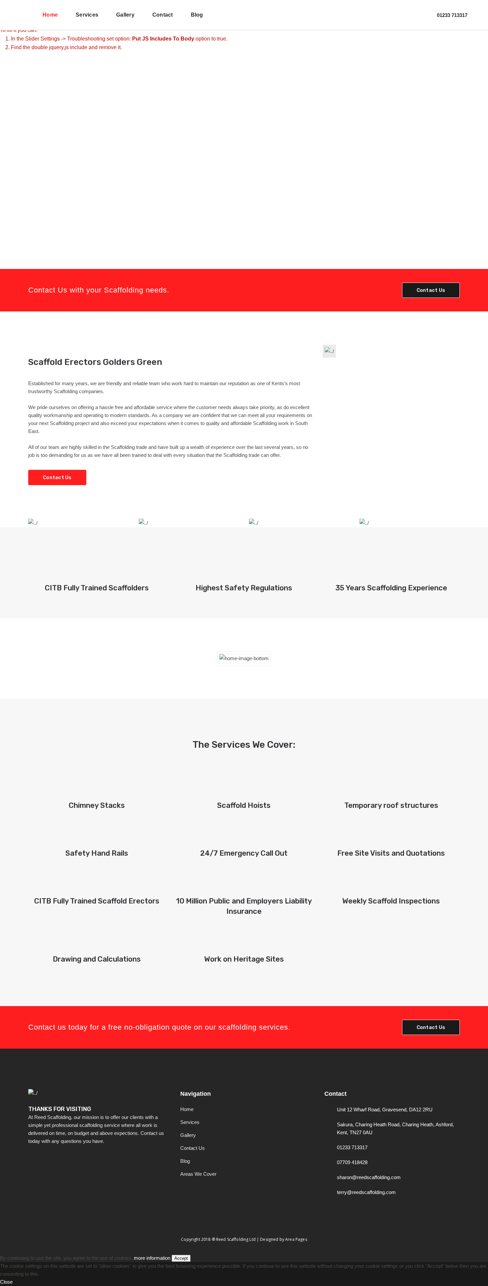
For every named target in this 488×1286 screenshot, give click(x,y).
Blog (185, 1161)
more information (152, 1258)
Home (187, 1109)
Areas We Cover (198, 1174)
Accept (181, 1258)
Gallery (188, 1135)
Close (6, 1282)
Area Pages (296, 1239)
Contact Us (431, 290)
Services (190, 1122)
